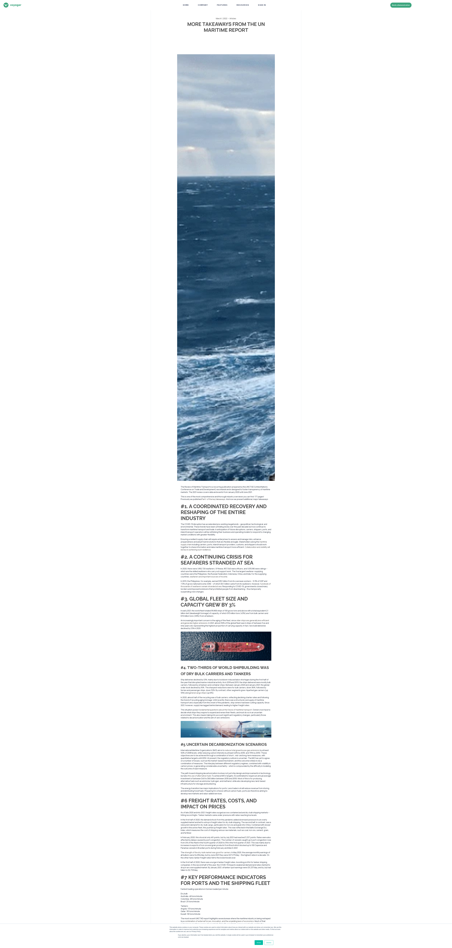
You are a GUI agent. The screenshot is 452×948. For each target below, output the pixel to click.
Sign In (262, 5)
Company (203, 5)
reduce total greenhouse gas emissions (242, 750)
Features (222, 5)
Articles (233, 18)
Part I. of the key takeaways (213, 499)
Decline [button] (268, 943)
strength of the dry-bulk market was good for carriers (208, 852)
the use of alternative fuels (199, 776)
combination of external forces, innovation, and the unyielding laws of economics (219, 921)
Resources (243, 5)
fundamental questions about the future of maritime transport (225, 709)
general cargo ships (197, 693)
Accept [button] (259, 943)
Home (186, 5)
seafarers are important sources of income (208, 576)
